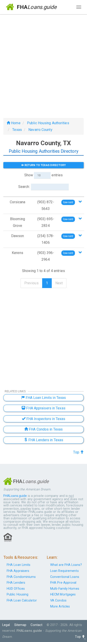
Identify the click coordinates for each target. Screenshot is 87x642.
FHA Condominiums (21, 577)
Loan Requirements (64, 571)
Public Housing (17, 594)
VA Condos (58, 600)
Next (59, 283)
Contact (36, 625)
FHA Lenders (16, 583)
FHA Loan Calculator (22, 600)
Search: (24, 187)
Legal (6, 625)
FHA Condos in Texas (45, 429)
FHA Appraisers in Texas (45, 408)
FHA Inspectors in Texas (45, 419)
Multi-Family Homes (64, 589)
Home (15, 123)
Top (76, 452)
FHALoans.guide (15, 496)
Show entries (43, 175)
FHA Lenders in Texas (45, 440)
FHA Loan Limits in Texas (45, 398)
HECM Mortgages (63, 594)
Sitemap (20, 625)
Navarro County (40, 130)
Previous (31, 283)
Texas (17, 130)
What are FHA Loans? (66, 565)
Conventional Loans (64, 577)
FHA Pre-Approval (63, 583)
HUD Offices (16, 589)
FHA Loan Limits (19, 565)
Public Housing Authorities (48, 123)
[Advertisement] (43, 64)
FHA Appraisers (18, 571)
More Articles (60, 606)
